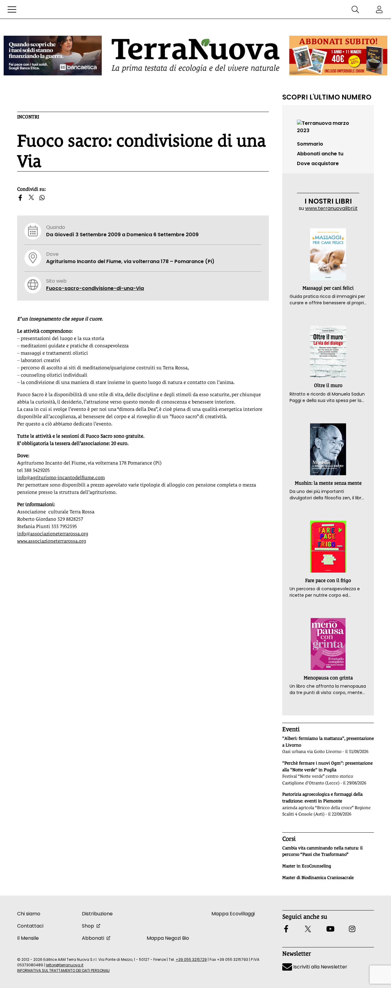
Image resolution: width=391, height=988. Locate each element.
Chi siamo (28, 913)
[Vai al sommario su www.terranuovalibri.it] (328, 126)
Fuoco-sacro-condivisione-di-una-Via (95, 288)
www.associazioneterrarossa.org (51, 541)
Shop (88, 925)
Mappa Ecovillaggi (233, 913)
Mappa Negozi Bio (168, 938)
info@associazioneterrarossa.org (52, 534)
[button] (12, 9)
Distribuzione (97, 913)
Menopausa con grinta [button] (328, 678)
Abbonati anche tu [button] (320, 153)
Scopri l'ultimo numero (326, 97)
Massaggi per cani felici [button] (328, 288)
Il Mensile (28, 938)
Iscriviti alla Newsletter (319, 966)
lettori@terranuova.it (64, 965)
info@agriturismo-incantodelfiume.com (61, 477)
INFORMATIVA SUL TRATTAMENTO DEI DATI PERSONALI (63, 970)
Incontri (28, 117)
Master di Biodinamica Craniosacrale (318, 877)
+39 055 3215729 (191, 959)
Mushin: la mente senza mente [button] (328, 483)
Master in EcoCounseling (306, 865)
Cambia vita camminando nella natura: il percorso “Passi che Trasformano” (322, 851)
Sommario (310, 143)
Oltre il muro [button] (328, 385)
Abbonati (93, 938)
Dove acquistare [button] (318, 163)
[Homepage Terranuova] (195, 55)
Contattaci (30, 925)
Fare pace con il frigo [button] (328, 580)
